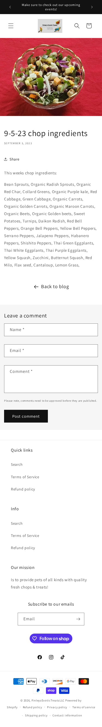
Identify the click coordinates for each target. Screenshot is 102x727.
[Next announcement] (92, 7)
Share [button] (15, 159)
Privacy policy (57, 707)
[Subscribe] (78, 619)
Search (17, 464)
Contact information (67, 715)
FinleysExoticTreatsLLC (48, 700)
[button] (11, 26)
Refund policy (23, 489)
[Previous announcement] (10, 7)
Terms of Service (25, 476)
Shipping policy (36, 715)
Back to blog (55, 286)
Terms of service (83, 707)
